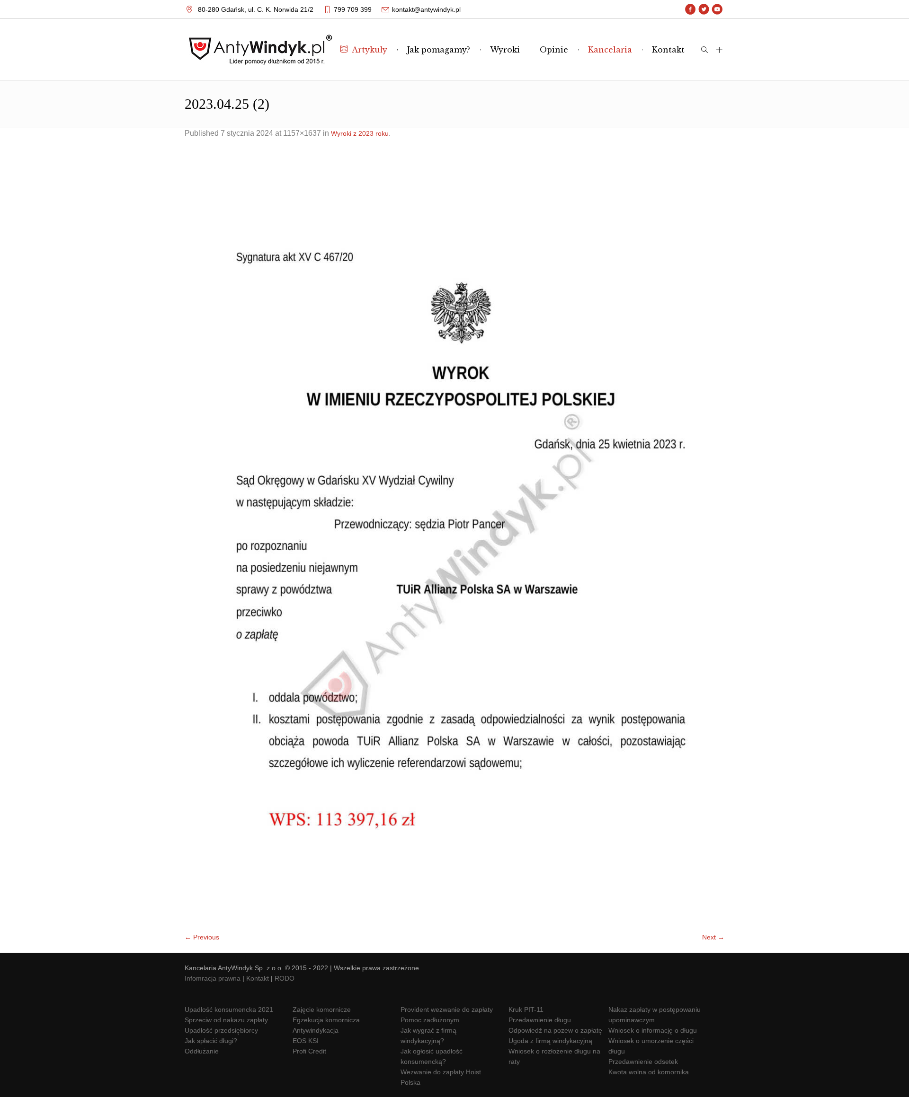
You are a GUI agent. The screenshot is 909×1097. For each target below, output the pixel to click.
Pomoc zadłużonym (430, 1020)
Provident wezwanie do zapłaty (447, 1009)
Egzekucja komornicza (326, 1020)
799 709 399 (353, 9)
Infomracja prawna (213, 978)
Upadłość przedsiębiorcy (221, 1030)
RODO (284, 978)
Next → (713, 937)
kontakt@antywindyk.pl (426, 9)
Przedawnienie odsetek (643, 1061)
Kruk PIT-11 (526, 1009)
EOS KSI (306, 1040)
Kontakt (257, 978)
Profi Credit (309, 1051)
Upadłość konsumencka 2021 (229, 1009)
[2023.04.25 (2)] (454, 539)
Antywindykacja (316, 1030)
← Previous (202, 937)
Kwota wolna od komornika (648, 1072)
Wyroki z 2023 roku (360, 133)
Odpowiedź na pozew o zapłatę (555, 1030)
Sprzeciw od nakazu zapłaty (226, 1020)
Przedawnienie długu (539, 1020)
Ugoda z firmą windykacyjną (550, 1040)
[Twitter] (703, 9)
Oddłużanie (202, 1051)
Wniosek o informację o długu (652, 1030)
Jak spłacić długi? (211, 1040)
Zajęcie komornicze (322, 1009)
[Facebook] (690, 9)
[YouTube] (717, 9)
